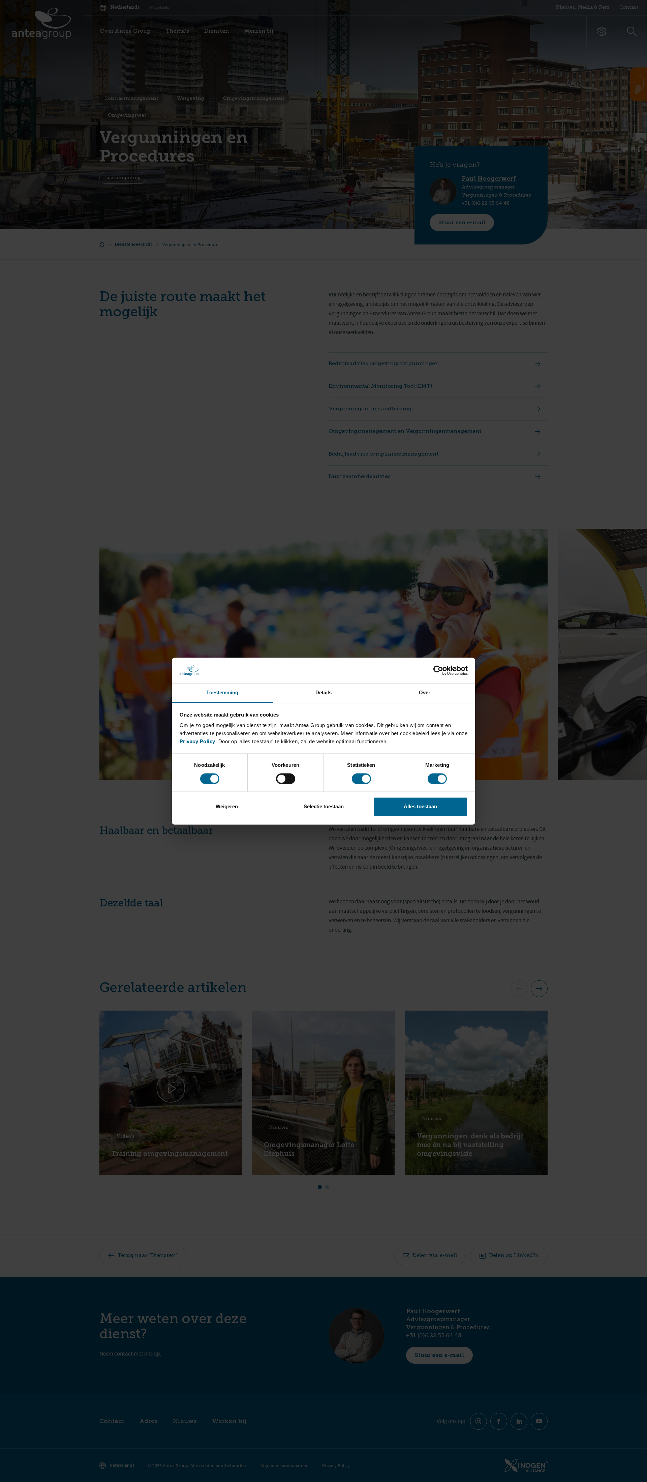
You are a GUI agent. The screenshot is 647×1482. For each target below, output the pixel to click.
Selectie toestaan (324, 807)
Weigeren (227, 807)
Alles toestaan (420, 807)
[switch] (285, 778)
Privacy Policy (197, 742)
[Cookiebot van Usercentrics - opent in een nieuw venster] (438, 670)
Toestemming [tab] (222, 693)
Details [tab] (323, 693)
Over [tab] (424, 693)
